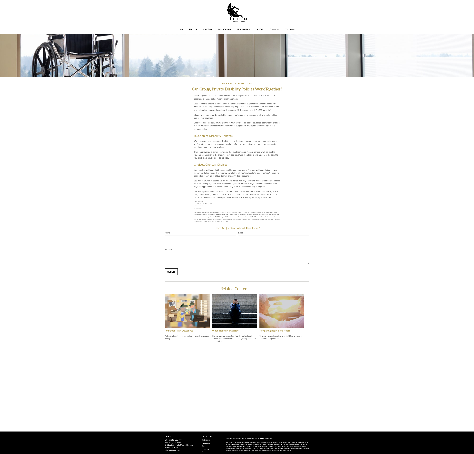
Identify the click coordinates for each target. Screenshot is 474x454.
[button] (180, 29)
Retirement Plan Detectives (179, 331)
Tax (203, 452)
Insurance (205, 449)
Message (169, 249)
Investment (206, 443)
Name (167, 232)
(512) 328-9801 (176, 440)
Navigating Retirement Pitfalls (274, 331)
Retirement (206, 440)
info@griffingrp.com (172, 450)
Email (240, 232)
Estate (204, 446)
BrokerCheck (269, 438)
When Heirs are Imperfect (225, 331)
